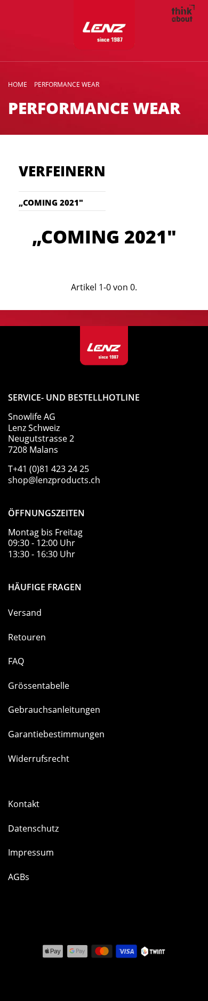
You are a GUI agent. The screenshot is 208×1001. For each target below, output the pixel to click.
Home (17, 84)
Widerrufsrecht (38, 758)
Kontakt (23, 804)
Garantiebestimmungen (56, 734)
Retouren (27, 637)
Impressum (31, 852)
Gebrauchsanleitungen (54, 709)
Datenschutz (33, 828)
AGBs (18, 877)
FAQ (16, 661)
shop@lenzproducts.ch (54, 480)
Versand (25, 612)
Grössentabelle (38, 685)
